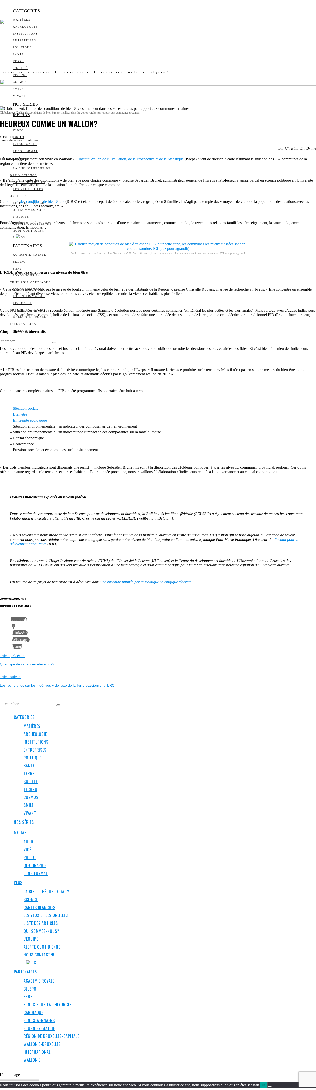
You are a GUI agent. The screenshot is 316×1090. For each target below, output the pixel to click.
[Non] (270, 1086)
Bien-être (20, 414)
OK (264, 1084)
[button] (54, 342)
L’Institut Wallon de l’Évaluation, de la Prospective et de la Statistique (129, 159)
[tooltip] (18, 619)
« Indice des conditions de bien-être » (35, 201)
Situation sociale (25, 408)
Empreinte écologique (30, 420)
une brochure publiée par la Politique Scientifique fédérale (145, 582)
